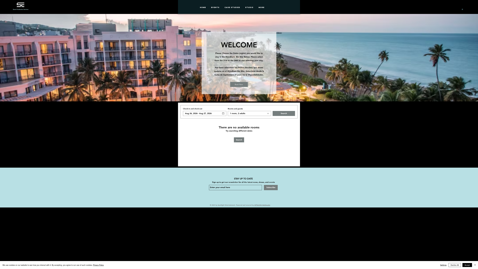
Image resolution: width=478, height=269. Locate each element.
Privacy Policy (98, 265)
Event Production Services (20, 9)
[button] (460, 9)
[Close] (475, 265)
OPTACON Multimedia (262, 205)
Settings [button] (443, 265)
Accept (467, 265)
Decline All (455, 265)
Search (284, 113)
